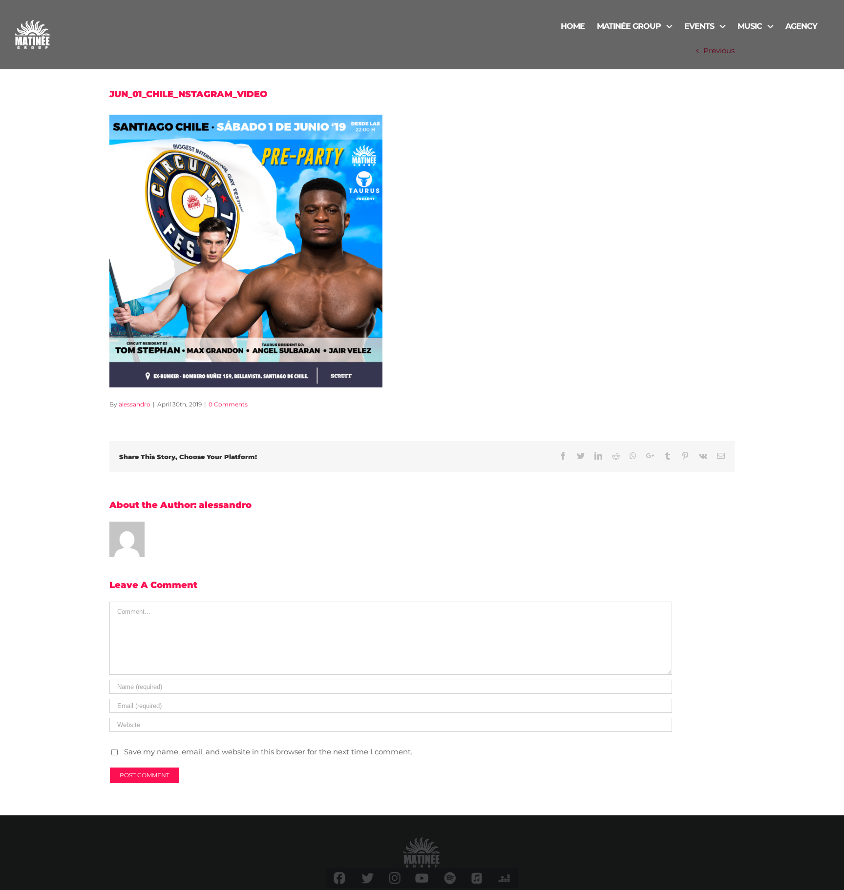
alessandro (134, 404)
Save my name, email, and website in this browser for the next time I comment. (268, 751)
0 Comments (228, 404)
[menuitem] (573, 25)
